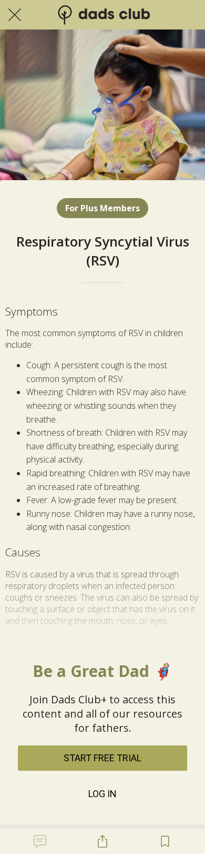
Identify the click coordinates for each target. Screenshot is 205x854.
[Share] (102, 841)
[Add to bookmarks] (165, 841)
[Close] (14, 14)
